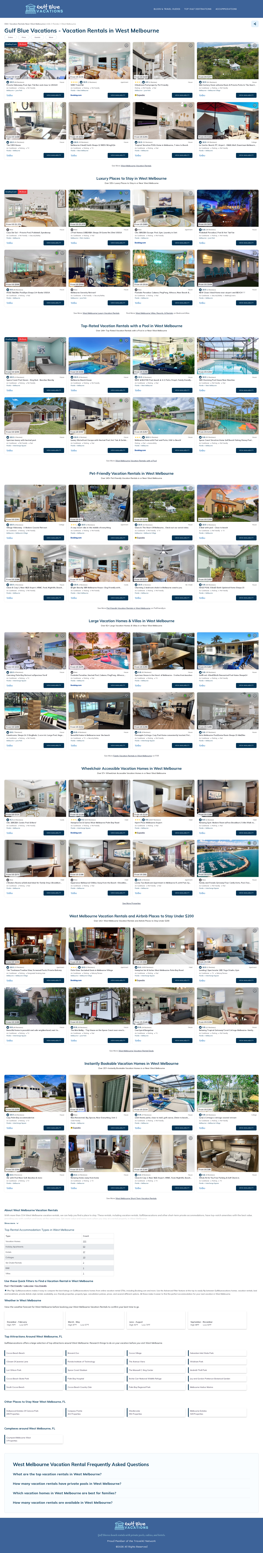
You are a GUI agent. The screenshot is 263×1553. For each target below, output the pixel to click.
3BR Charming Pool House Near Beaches (217, 380)
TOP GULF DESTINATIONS (197, 8)
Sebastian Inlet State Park (202, 1353)
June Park (18, 90)
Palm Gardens (85, 238)
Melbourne (10, 90)
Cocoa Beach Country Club (80, 1387)
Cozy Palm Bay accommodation (20, 1118)
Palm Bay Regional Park (139, 1387)
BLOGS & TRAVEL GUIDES (167, 8)
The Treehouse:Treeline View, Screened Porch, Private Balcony (34, 970)
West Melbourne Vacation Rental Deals (136, 1051)
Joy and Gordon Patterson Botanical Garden (210, 1378)
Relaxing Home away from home (85, 1178)
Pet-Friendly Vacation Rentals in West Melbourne (128, 608)
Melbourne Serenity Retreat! (83, 292)
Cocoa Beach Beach (15, 1353)
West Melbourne (82, 90)
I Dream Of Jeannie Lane (17, 1361)
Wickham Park (196, 1361)
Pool (6, 1286)
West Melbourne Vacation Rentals (136, 165)
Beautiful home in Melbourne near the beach (90, 735)
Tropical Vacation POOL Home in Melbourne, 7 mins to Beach (161, 145)
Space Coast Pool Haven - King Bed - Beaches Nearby (30, 380)
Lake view (28, 1286)
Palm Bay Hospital (76, 1378)
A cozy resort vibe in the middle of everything (91, 527)
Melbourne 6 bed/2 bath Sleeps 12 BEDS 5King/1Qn (93, 145)
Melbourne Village (214, 90)
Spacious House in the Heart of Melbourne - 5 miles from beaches (163, 675)
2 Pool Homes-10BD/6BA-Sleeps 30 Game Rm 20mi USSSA (96, 232)
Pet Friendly (16, 1286)
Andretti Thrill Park (198, 1370)
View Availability (54, 95)
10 (84, 1257)
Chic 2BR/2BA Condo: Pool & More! (21, 823)
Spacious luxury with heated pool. (21, 440)
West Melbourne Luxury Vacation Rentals (101, 313)
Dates (10, 37)
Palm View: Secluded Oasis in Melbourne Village (92, 970)
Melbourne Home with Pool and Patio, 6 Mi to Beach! (158, 440)
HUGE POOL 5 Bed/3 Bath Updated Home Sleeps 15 (221, 587)
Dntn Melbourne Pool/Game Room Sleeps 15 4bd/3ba (222, 735)
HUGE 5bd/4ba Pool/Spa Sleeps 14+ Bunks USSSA (28, 292)
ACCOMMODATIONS (226, 8)
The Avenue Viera (137, 1361)
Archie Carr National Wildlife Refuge (145, 1378)
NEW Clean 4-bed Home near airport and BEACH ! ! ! (222, 292)
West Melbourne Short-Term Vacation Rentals (136, 1198)
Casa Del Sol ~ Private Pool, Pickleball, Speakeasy (28, 232)
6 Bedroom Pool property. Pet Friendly (151, 85)
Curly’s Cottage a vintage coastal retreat (217, 1118)
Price (24, 37)
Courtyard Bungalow (144, 1030)
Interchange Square (19, 446)
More (51, 37)
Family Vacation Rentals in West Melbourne (132, 756)
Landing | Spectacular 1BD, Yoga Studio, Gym (219, 970)
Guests (37, 37)
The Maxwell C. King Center (141, 1370)
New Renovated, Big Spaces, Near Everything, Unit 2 (94, 1118)
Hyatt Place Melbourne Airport (148, 823)
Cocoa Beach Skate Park (17, 1378)
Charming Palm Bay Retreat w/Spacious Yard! (26, 675)
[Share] (255, 24)
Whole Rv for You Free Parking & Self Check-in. (219, 1178)
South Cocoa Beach (15, 1387)
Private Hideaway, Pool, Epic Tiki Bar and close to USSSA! (32, 85)
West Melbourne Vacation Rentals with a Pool (136, 461)
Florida (73, 90)
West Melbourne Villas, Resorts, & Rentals (154, 313)
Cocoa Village (135, 1353)
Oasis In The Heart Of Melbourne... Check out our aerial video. (162, 527)
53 (84, 1246)
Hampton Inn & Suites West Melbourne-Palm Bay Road (95, 823)
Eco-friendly (41, 1286)
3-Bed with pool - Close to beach (213, 527)
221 (84, 1241)
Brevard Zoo (73, 1353)
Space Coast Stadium (77, 1370)
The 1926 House (13, 145)
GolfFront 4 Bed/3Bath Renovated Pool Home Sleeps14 (223, 675)
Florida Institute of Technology (81, 1361)
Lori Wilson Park (13, 1370)
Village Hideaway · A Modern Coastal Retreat (26, 527)
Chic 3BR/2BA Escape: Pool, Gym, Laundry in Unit (156, 232)
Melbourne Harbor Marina (201, 1387)
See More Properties (131, 903)
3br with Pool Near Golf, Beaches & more (24, 1178)
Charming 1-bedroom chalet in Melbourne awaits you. (158, 587)
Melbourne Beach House (81, 380)
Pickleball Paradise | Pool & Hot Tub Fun (217, 232)
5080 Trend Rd (77, 85)
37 (84, 1252)
